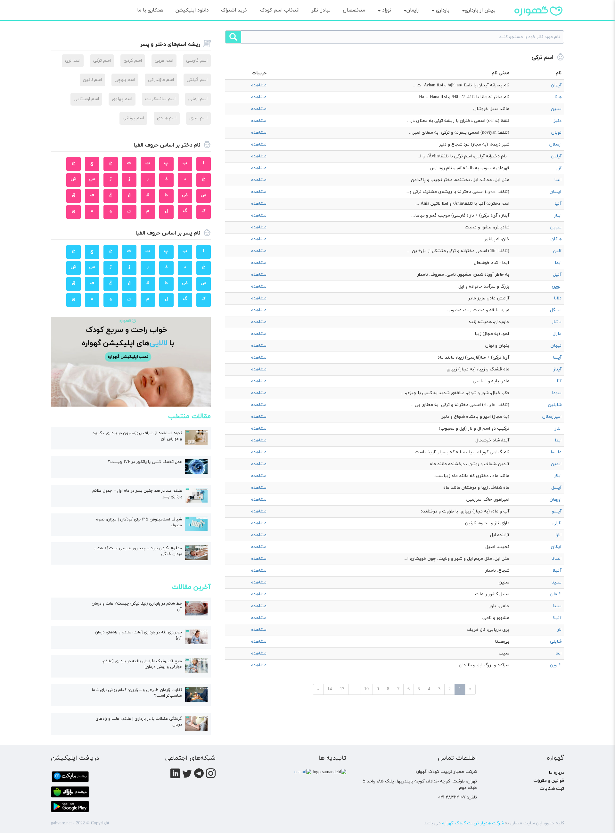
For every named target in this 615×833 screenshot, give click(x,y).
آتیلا (557, 570)
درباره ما (556, 773)
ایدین (556, 464)
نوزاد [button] (386, 10)
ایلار (558, 476)
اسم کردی (133, 61)
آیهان (556, 85)
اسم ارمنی (198, 99)
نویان (556, 133)
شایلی (556, 642)
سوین (556, 227)
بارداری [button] (441, 10)
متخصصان (354, 10)
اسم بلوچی (125, 80)
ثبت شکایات (552, 789)
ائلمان (556, 594)
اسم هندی (166, 118)
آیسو (557, 511)
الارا (559, 535)
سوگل (556, 310)
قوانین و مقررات (548, 781)
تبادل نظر (321, 10)
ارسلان (555, 144)
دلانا (558, 298)
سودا (557, 393)
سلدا (557, 606)
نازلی (557, 523)
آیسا (557, 357)
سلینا (556, 582)
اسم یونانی (133, 118)
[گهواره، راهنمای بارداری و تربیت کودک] (538, 22)
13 (342, 689)
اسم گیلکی (197, 80)
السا (558, 180)
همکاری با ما (150, 10)
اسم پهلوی (122, 99)
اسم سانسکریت (160, 99)
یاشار (557, 322)
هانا (558, 97)
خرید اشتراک (234, 10)
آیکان (556, 547)
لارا (559, 630)
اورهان (556, 499)
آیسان (556, 192)
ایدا (558, 263)
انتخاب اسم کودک (279, 10)
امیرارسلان (552, 417)
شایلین (555, 405)
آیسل (556, 488)
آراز (559, 168)
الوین (557, 286)
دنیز (558, 121)
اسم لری (72, 61)
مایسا (556, 452)
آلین (557, 251)
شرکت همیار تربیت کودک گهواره (473, 823)
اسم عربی (164, 61)
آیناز (558, 369)
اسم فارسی (197, 61)
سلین (556, 109)
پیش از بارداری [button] (480, 10)
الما (558, 653)
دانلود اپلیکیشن (192, 10)
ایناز (558, 215)
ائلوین (556, 665)
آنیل (557, 275)
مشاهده (258, 85)
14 (329, 689)
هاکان (556, 239)
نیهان (556, 346)
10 (366, 689)
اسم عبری (198, 118)
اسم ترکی (102, 61)
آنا (559, 381)
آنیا (558, 204)
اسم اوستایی (86, 99)
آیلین (556, 156)
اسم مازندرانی (161, 80)
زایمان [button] (412, 10)
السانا (556, 559)
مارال (557, 334)
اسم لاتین (92, 80)
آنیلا (557, 618)
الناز (558, 428)
